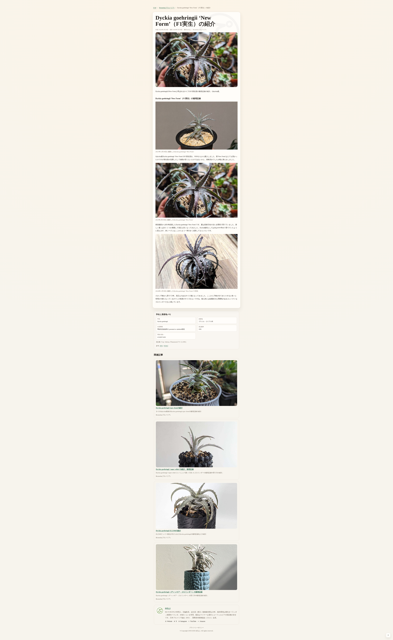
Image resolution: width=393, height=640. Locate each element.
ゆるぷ (189, 29)
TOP (154, 8)
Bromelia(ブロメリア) (166, 8)
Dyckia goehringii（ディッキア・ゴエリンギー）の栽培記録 (179, 592)
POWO (166, 346)
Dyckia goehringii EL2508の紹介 (168, 531)
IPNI (161, 346)
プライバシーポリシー (196, 627)
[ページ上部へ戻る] (388, 635)
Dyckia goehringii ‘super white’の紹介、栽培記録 (175, 469)
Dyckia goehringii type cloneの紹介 (169, 408)
